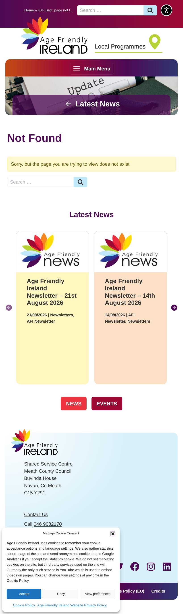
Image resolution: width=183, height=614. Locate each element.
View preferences (97, 594)
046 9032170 (48, 524)
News (73, 404)
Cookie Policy (24, 605)
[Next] (174, 307)
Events (107, 404)
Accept (24, 594)
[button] (113, 533)
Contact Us (36, 514)
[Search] (150, 10)
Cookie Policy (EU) (126, 591)
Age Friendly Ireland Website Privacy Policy (72, 605)
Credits (158, 591)
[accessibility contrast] (166, 10)
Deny (61, 594)
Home (29, 10)
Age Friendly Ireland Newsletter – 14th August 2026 (130, 291)
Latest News (97, 104)
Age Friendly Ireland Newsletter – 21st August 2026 (52, 291)
